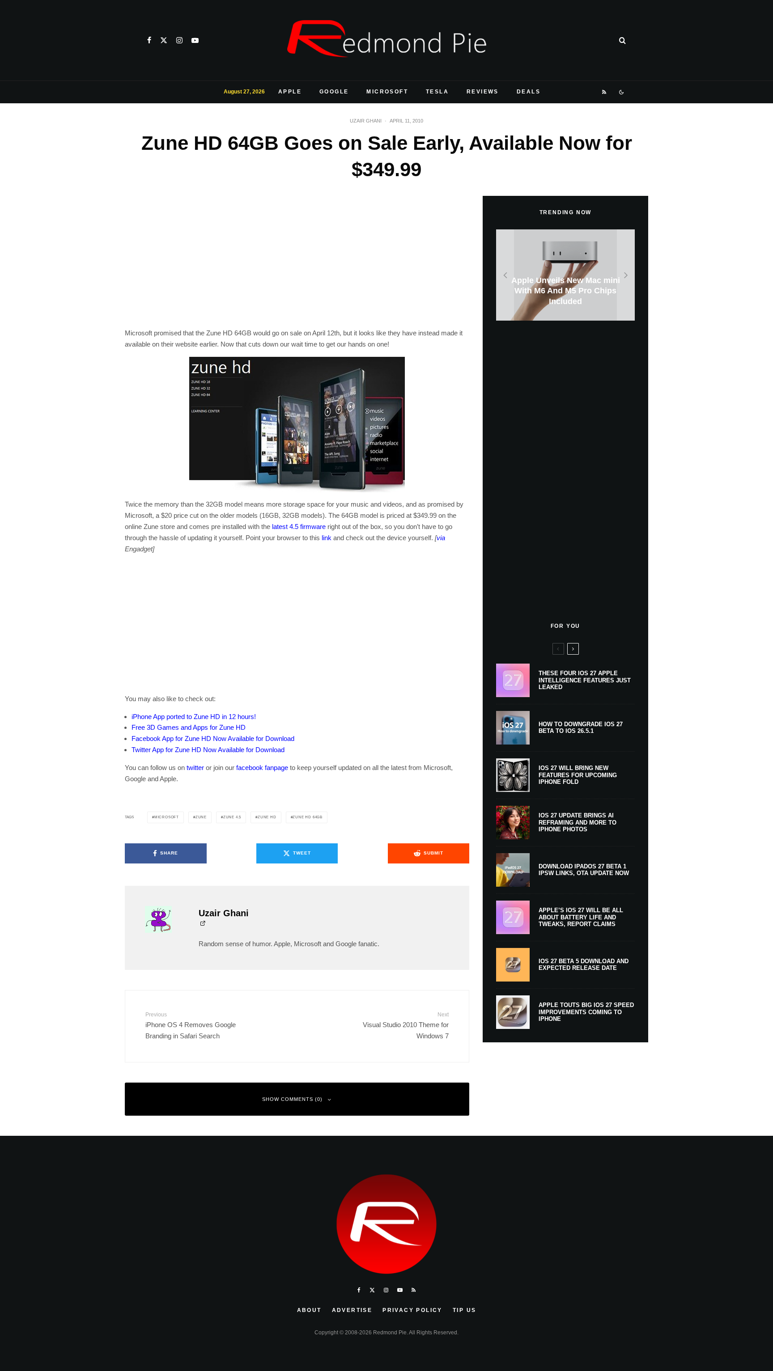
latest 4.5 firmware (299, 526)
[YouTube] (195, 40)
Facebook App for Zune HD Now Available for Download (213, 738)
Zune (201, 817)
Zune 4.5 (232, 817)
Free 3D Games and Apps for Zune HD (189, 727)
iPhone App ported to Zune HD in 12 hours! (194, 716)
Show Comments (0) (292, 1099)
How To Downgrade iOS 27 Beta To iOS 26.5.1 (581, 728)
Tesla (437, 92)
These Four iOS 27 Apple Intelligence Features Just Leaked (585, 680)
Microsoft (387, 92)
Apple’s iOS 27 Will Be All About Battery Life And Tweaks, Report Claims (581, 917)
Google (333, 92)
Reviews (483, 92)
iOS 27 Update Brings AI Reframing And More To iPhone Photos (577, 822)
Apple (290, 92)
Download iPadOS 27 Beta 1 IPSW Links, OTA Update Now (584, 870)
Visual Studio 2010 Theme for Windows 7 (406, 1025)
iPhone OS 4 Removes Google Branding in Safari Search (190, 1025)
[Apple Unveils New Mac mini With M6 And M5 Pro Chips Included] (565, 275)
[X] (164, 40)
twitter (195, 767)
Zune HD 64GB (308, 817)
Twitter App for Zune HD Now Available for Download (208, 749)
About (309, 1310)
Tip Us (464, 1310)
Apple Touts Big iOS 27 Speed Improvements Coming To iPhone (586, 1012)
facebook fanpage (262, 767)
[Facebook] (149, 40)
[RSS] (604, 92)
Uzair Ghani (366, 120)
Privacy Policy (412, 1310)
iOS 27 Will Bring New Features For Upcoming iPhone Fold (578, 775)
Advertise (352, 1310)
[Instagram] (179, 40)
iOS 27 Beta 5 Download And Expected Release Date (584, 965)
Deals (528, 92)
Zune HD (267, 817)
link (326, 538)
